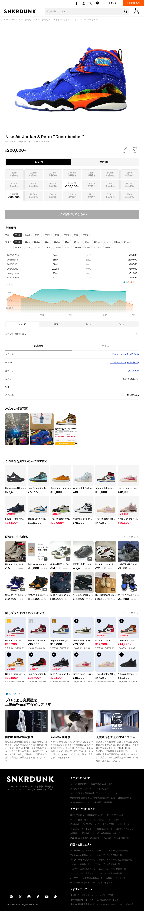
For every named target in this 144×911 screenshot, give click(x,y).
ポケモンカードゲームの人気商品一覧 (115, 860)
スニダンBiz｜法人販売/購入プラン (85, 793)
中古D (76, 235)
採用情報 (108, 802)
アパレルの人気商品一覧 (80, 855)
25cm (87, 242)
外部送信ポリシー (126, 798)
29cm (48, 247)
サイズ (105, 345)
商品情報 (39, 345)
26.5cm (117, 242)
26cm (106, 242)
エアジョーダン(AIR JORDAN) (124, 354)
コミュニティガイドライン (81, 829)
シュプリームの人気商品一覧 (82, 869)
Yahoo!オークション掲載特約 (116, 838)
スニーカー (133, 370)
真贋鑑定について (95, 815)
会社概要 (97, 802)
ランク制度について (115, 815)
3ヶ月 (122, 324)
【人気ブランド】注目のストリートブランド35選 (91, 895)
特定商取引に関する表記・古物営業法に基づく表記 (92, 798)
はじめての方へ (77, 815)
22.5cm (37, 242)
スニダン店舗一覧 (102, 789)
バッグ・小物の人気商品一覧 (82, 860)
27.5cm (18, 247)
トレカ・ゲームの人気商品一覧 (108, 855)
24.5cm (77, 242)
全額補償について (104, 829)
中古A (47, 235)
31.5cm (97, 247)
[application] (72, 300)
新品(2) (39, 161)
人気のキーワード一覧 (115, 878)
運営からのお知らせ (124, 829)
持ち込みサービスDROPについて (84, 824)
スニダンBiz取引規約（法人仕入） (107, 833)
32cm (107, 247)
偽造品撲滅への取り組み (101, 784)
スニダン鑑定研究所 (79, 784)
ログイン (112, 3)
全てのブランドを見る (102, 882)
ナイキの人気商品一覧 (80, 864)
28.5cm (38, 247)
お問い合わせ (123, 824)
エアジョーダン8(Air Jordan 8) (124, 362)
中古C (66, 235)
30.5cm (78, 247)
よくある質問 (108, 824)
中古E (85, 235)
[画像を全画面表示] (72, 71)
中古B (57, 235)
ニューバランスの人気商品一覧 (112, 869)
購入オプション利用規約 (109, 820)
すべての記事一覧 (126, 904)
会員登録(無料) (133, 3)
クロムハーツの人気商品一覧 (109, 873)
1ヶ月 (88, 324)
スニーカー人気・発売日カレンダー (85, 850)
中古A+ (37, 235)
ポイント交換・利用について (82, 820)
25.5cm (97, 242)
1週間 (55, 324)
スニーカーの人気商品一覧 (116, 850)
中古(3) (104, 161)
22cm (27, 242)
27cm (126, 242)
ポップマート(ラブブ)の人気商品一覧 (86, 878)
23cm (47, 242)
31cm (87, 247)
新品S (27, 235)
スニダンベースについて (80, 789)
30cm (68, 247)
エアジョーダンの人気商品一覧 (106, 864)
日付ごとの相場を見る (15, 334)
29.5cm (58, 247)
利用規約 (74, 833)
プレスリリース (110, 793)
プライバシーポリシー (80, 802)
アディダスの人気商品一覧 (81, 873)
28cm (28, 247)
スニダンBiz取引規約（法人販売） (85, 838)
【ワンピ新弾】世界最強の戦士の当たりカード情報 (92, 904)
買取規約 (85, 833)
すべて (17, 235)
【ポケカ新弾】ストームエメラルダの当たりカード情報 (94, 900)
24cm (67, 242)
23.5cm (57, 242)
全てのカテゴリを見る (80, 882)
